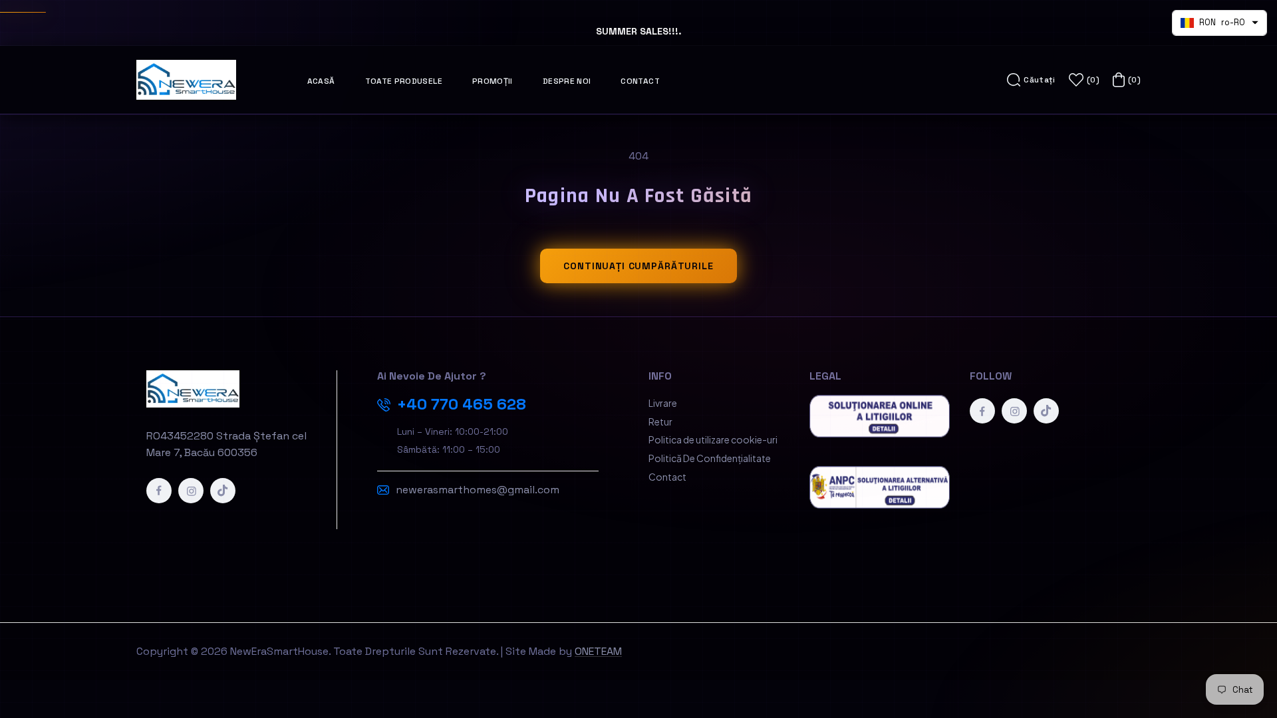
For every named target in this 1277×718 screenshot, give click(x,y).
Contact (640, 81)
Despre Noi (567, 81)
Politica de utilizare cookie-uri (713, 439)
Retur (660, 421)
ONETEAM (598, 651)
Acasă (321, 81)
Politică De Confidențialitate (709, 458)
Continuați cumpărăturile (638, 266)
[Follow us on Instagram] (191, 490)
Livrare (662, 403)
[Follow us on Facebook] (159, 490)
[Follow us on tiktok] (222, 490)
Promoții (492, 81)
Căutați (1040, 79)
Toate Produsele (403, 81)
